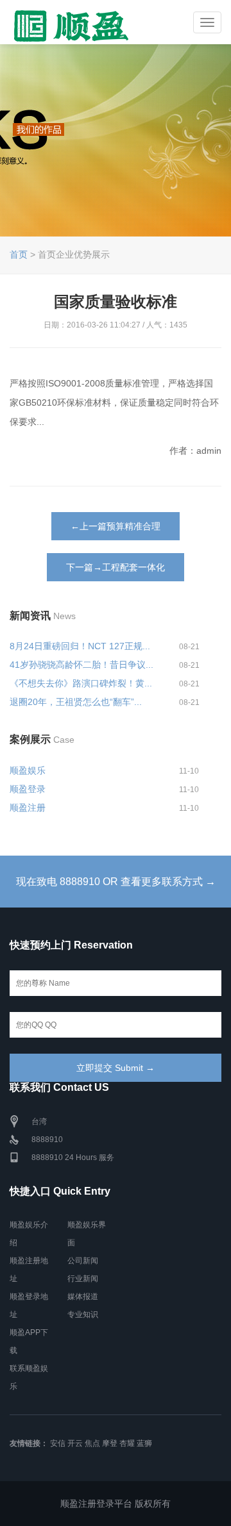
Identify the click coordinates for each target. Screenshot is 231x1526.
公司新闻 (82, 1260)
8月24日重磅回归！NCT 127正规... (80, 646)
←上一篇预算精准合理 (115, 526)
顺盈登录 (28, 789)
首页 (19, 254)
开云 (75, 1443)
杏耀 (127, 1443)
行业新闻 (82, 1278)
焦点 (92, 1443)
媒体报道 (82, 1296)
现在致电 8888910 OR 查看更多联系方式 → (116, 881)
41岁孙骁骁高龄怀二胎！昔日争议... (81, 664)
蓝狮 (144, 1443)
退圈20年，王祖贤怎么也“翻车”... (76, 702)
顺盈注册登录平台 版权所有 (115, 1503)
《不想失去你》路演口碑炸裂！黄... (81, 683)
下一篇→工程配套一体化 (115, 567)
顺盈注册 (28, 807)
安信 (57, 1443)
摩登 (109, 1443)
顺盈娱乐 (28, 770)
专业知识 (82, 1314)
